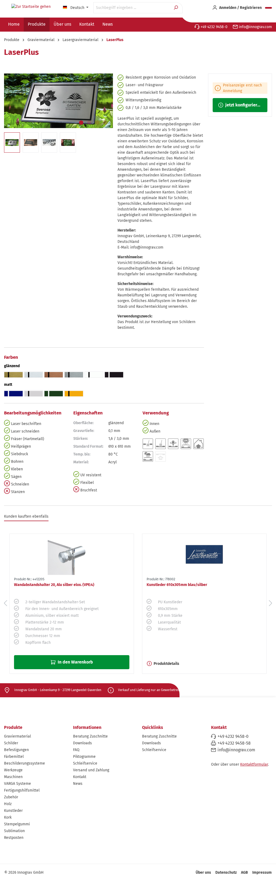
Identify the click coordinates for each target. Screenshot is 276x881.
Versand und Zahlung (91, 770)
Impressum (262, 872)
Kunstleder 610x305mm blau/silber (177, 584)
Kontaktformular (254, 764)
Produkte (13, 727)
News (77, 783)
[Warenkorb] (268, 8)
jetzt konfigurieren (243, 105)
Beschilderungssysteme (24, 763)
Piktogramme (84, 756)
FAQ (76, 750)
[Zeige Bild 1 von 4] (81, 122)
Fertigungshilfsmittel (22, 790)
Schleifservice (85, 763)
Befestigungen (16, 750)
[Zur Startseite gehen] (31, 7)
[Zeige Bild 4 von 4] (105, 122)
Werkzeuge (13, 770)
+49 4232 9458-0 (213, 27)
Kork (8, 817)
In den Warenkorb (75, 662)
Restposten (13, 837)
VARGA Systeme (17, 783)
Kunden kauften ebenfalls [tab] (26, 516)
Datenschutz (226, 872)
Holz (8, 804)
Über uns (203, 872)
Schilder (11, 743)
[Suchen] (176, 7)
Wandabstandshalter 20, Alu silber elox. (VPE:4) (54, 584)
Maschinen (13, 777)
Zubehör (11, 797)
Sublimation (14, 831)
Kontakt (79, 777)
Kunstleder (13, 810)
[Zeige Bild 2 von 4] (89, 122)
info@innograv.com (255, 27)
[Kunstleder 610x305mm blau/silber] (204, 554)
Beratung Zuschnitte (90, 736)
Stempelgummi (17, 824)
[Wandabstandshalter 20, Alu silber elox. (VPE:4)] (72, 554)
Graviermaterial (17, 736)
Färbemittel (14, 756)
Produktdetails (166, 663)
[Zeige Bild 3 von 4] (97, 122)
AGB (244, 872)
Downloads (82, 743)
